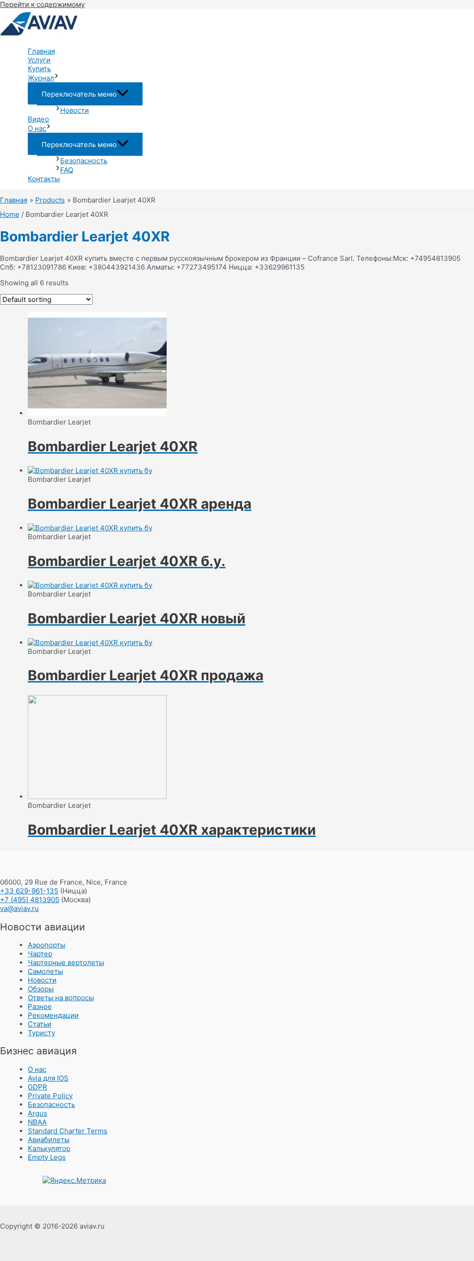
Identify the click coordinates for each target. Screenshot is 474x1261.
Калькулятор (49, 1148)
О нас (37, 128)
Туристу (41, 1032)
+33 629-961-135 (29, 890)
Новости (74, 110)
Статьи (39, 1024)
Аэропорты (46, 945)
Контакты (44, 178)
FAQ (66, 170)
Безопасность (83, 160)
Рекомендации (53, 1015)
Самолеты (45, 971)
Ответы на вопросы (61, 997)
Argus (37, 1113)
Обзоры (41, 988)
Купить (39, 68)
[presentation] (56, 77)
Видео (38, 119)
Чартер (40, 953)
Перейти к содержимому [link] (42, 4)
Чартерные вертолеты (66, 962)
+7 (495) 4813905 (29, 899)
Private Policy (50, 1095)
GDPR (37, 1087)
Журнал (41, 78)
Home (9, 214)
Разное (40, 1006)
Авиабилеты (48, 1139)
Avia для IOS (48, 1078)
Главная (41, 51)
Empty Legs (47, 1157)
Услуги (39, 59)
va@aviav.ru (19, 908)
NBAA (37, 1122)
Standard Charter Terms (67, 1130)
